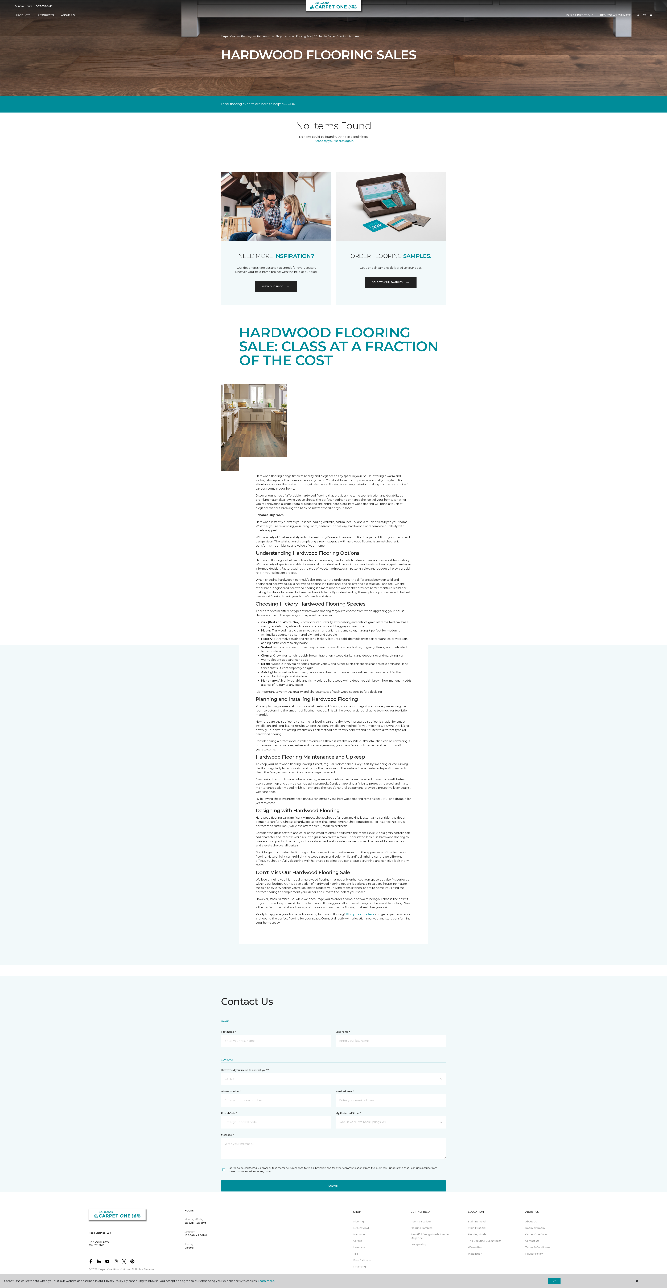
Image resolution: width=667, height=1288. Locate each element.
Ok (554, 1280)
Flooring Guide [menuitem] (477, 1234)
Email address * (345, 1091)
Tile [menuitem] (355, 1253)
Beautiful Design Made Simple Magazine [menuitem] (430, 1236)
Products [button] (22, 15)
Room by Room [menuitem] (535, 1228)
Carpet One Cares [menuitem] (536, 1234)
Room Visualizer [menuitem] (421, 1221)
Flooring (246, 36)
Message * (227, 1135)
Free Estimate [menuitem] (362, 1260)
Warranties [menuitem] (475, 1247)
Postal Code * (229, 1113)
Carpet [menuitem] (357, 1240)
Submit (333, 1185)
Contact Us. (289, 104)
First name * (228, 1032)
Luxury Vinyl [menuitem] (361, 1228)
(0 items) (651, 15)
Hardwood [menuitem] (359, 1234)
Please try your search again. (334, 141)
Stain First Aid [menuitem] (476, 1228)
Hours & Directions (579, 15)
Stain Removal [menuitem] (477, 1221)
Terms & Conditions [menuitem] (537, 1247)
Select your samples (387, 282)
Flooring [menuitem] (358, 1221)
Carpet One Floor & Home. (114, 1269)
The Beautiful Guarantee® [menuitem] (484, 1240)
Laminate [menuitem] (359, 1247)
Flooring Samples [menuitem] (422, 1228)
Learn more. (266, 1281)
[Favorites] (644, 15)
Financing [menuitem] (359, 1266)
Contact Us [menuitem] (532, 1240)
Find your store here (360, 914)
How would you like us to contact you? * (245, 1070)
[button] (638, 15)
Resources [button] (46, 15)
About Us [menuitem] (531, 1221)
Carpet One (228, 36)
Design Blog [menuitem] (418, 1244)
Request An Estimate (615, 15)
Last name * (343, 1032)
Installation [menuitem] (475, 1253)
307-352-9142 (44, 6)
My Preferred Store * (348, 1113)
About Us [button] (68, 15)
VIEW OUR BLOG (272, 286)
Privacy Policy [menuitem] (534, 1253)
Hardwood (263, 36)
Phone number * (231, 1091)
